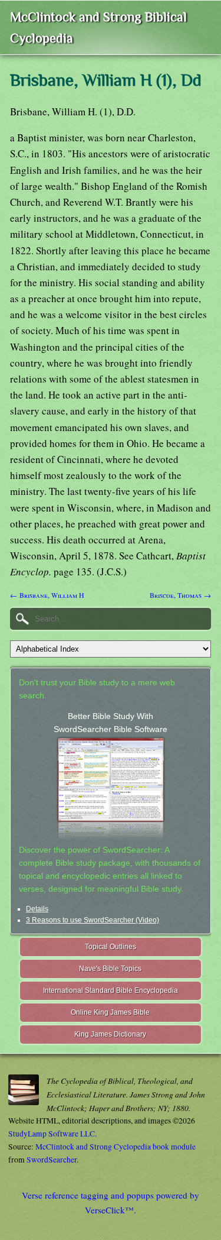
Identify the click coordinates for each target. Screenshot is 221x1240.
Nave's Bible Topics (110, 968)
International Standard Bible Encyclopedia (110, 990)
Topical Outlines (110, 947)
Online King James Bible (110, 1012)
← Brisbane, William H (47, 595)
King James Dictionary (110, 1034)
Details (37, 909)
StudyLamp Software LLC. (52, 1133)
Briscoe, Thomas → (180, 595)
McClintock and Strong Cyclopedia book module (115, 1146)
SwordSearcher (52, 1159)
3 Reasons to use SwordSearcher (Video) (92, 920)
